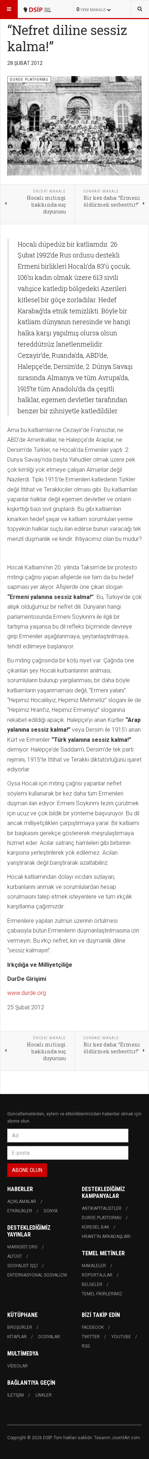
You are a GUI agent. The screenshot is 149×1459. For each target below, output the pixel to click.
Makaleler (94, 1265)
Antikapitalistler (102, 1208)
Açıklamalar (21, 1201)
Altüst (14, 1256)
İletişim (15, 1395)
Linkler (43, 1395)
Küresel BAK (95, 1227)
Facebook (93, 1327)
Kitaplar (17, 1336)
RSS (86, 1346)
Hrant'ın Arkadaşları (106, 1236)
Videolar (17, 1365)
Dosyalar (49, 1336)
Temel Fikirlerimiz (102, 1293)
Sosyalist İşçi (22, 1265)
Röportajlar (97, 1275)
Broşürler (19, 1327)
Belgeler (92, 1284)
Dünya (51, 1210)
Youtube (121, 1336)
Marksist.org (22, 1246)
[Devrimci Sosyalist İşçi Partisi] (36, 9)
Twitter (91, 1336)
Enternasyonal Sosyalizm (37, 1275)
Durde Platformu (102, 1217)
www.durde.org (26, 992)
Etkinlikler (19, 1210)
